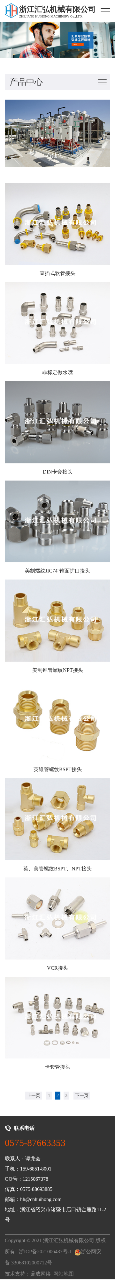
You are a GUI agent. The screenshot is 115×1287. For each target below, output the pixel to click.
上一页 (33, 1095)
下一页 (81, 1095)
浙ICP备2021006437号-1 (45, 1251)
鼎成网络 (40, 1273)
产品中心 (26, 82)
